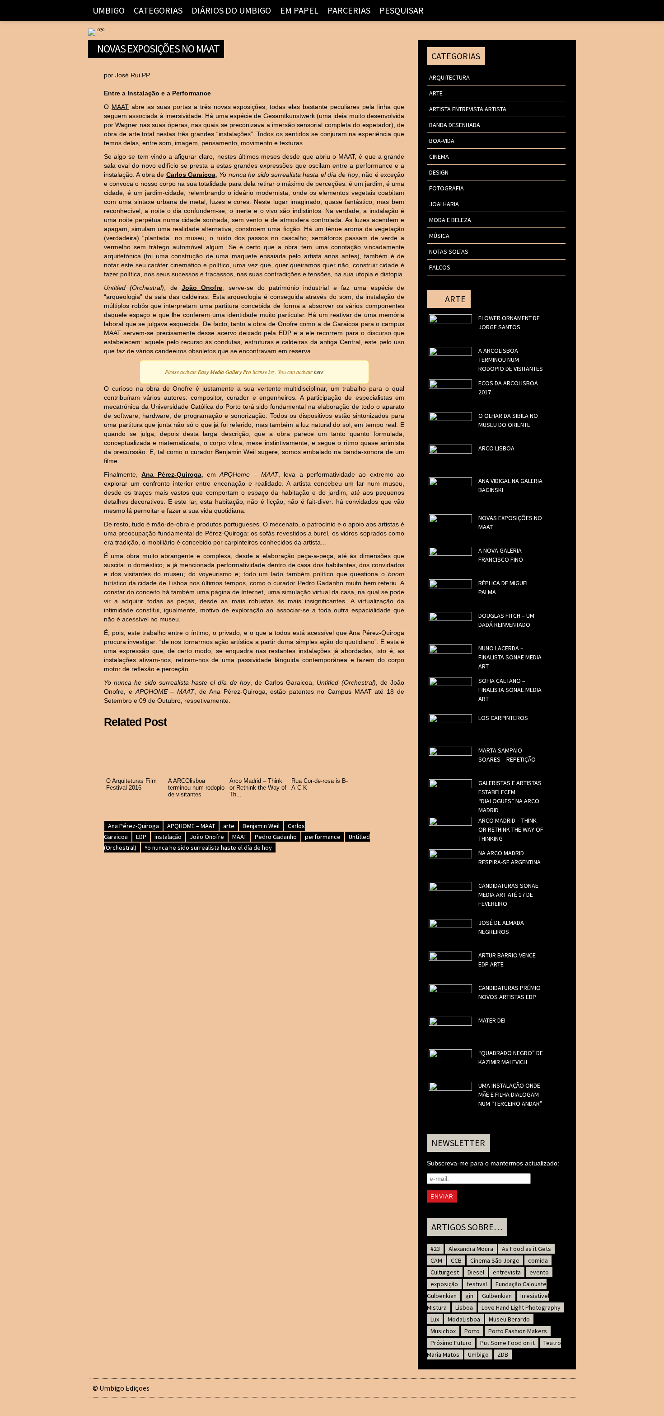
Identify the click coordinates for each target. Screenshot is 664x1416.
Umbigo (478, 1354)
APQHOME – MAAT (191, 826)
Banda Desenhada (454, 125)
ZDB (502, 1354)
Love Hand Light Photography (521, 1307)
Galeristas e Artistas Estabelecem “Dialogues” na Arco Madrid (510, 796)
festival (477, 1284)
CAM (436, 1260)
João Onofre (202, 287)
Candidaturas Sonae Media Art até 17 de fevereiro (508, 894)
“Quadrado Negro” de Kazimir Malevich (510, 1057)
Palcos (439, 267)
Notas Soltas (448, 251)
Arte (436, 93)
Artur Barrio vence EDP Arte (507, 959)
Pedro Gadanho (276, 837)
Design (439, 172)
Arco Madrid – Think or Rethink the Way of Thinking (510, 829)
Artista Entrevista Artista (467, 109)
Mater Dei (491, 1020)
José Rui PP (132, 75)
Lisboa (464, 1307)
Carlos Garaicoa (190, 174)
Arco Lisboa (496, 448)
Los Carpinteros (503, 718)
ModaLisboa (464, 1319)
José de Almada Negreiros (501, 927)
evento (539, 1272)
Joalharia (444, 204)
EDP (141, 837)
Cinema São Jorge (494, 1260)
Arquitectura (449, 77)
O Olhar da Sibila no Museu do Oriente (508, 420)
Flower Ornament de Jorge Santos (509, 322)
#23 (435, 1249)
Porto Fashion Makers (517, 1331)
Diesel (476, 1272)
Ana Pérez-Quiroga (171, 474)
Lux (434, 1319)
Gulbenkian (497, 1296)
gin (469, 1296)
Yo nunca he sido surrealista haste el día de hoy (208, 847)
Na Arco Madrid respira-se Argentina (509, 857)
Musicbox (443, 1331)
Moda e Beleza (450, 220)
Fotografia (446, 188)
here (318, 371)
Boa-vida (441, 141)
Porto (472, 1331)
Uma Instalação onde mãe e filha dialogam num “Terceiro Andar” (510, 1094)
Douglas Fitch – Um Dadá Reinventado (506, 620)
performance (323, 837)
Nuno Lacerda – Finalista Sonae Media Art (510, 657)
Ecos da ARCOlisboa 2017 (508, 387)
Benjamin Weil (261, 826)
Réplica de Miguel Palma (503, 587)
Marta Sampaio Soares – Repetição (507, 754)
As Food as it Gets (526, 1249)
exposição (444, 1284)
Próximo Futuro (451, 1343)
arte (228, 826)
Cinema (439, 156)
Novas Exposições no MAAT (158, 47)
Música (439, 236)
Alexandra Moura (471, 1249)
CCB (456, 1260)
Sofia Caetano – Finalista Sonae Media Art (510, 690)
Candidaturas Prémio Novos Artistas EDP (509, 992)
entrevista (507, 1272)
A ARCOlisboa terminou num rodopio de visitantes (510, 359)
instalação (168, 837)
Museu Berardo (509, 1319)
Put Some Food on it (507, 1343)
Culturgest (444, 1272)
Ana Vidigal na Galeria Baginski (510, 485)
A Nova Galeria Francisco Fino (500, 555)
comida (538, 1260)
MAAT (120, 106)
